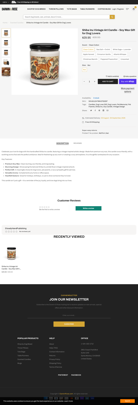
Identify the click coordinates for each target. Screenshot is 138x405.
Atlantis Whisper (120, 54)
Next (7, 75)
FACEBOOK (76, 375)
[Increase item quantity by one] (94, 81)
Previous (4, 75)
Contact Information (56, 352)
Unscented (125, 59)
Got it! (127, 401)
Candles (92, 104)
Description (62, 143)
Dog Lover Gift (101, 104)
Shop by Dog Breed (24, 344)
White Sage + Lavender (122, 49)
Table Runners (23, 355)
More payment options (127, 90)
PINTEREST (63, 375)
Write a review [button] (88, 208)
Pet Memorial (122, 104)
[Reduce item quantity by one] (84, 81)
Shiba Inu (99, 107)
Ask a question (130, 76)
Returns (52, 355)
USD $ (5, 2)
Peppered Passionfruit (109, 59)
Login (114, 9)
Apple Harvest (88, 54)
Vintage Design (119, 107)
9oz (84, 70)
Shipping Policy (55, 363)
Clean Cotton (88, 49)
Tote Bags (21, 352)
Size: (86, 65)
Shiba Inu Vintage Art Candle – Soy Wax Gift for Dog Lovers (11, 268)
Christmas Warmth (90, 59)
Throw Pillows (22, 348)
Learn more (68, 401)
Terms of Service (55, 367)
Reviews (78, 143)
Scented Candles (24, 359)
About (51, 344)
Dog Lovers (112, 104)
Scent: (90, 45)
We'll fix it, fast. (104, 133)
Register (120, 9)
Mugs (19, 363)
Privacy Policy (54, 359)
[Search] (112, 17)
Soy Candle (107, 107)
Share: (84, 110)
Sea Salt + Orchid (103, 49)
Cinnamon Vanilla (104, 54)
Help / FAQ (53, 348)
